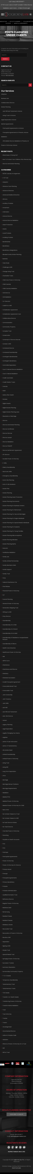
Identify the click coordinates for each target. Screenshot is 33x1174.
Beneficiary (6, 246)
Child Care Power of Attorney (11, 280)
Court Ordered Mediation (10, 374)
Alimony (5, 199)
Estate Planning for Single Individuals (13, 518)
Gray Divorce (7, 616)
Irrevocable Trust (8, 690)
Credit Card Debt (8, 378)
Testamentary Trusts (9, 988)
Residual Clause (7, 916)
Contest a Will (7, 344)
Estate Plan (6, 488)
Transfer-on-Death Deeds (11, 997)
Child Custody (7, 284)
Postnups (5, 852)
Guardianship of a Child (9, 625)
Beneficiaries (6, 242)
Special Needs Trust (8, 954)
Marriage (5, 780)
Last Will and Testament (10, 712)
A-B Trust (5, 178)
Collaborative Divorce (7, 103)
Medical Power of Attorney (11, 801)
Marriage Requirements (10, 788)
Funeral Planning (8, 599)
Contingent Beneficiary (9, 361)
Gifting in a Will (7, 612)
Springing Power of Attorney (11, 959)
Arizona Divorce (7, 216)
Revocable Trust (7, 929)
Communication (7, 322)
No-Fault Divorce (8, 827)
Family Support (7, 569)
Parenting (5, 835)
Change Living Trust (8, 271)
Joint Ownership (7, 695)
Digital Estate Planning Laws (11, 412)
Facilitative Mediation (9, 552)
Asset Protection (8, 225)
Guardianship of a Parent (10, 629)
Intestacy (5, 673)
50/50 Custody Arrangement (11, 173)
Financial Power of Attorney (11, 591)
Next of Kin (6, 810)
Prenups (5, 873)
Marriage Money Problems (10, 784)
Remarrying (6, 912)
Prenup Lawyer (7, 869)
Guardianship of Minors (9, 644)
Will (4, 1048)
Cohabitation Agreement (10, 310)
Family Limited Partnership (10, 561)
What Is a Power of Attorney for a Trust (14, 1044)
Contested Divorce (8, 348)
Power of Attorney (8, 861)
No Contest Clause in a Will (10, 818)
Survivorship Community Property (13, 971)
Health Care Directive (9, 648)
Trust (4, 1010)
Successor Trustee (8, 963)
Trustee (5, 1018)
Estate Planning (6, 107)
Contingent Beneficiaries (10, 357)
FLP (4, 595)
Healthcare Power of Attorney (12, 652)
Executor (5, 548)
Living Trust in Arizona (9, 115)
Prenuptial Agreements (10, 878)
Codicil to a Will (7, 305)
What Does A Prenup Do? (10, 155)
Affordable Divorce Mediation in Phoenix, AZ (16, 141)
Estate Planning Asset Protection (12, 497)
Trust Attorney (7, 1014)
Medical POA (6, 797)
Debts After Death (8, 395)
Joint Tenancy (7, 699)
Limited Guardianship (9, 754)
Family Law (6, 557)
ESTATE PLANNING (15, 21)
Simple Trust (6, 950)
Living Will (5, 767)
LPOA (4, 776)
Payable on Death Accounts (11, 839)
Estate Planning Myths (9, 544)
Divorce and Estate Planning (11, 164)
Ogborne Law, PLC (19, 1160)
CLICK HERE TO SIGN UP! (16, 1114)
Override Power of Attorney (11, 831)
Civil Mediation (7, 297)
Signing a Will (6, 946)
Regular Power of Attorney (11, 903)
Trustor (5, 1022)
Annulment (6, 208)
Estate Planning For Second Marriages (14, 514)
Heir (4, 656)
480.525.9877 (20, 1)
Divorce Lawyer (7, 437)
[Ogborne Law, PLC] (16, 14)
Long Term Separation (9, 771)
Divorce (5, 420)
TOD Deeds (6, 993)
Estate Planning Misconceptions (12, 535)
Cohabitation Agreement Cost (12, 314)
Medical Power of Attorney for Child (13, 805)
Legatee (5, 737)
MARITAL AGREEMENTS (20, 23)
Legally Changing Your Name (11, 733)
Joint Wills (6, 703)
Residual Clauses (7, 920)
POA (4, 844)
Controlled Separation (9, 365)
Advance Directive (8, 190)
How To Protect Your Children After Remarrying (17, 159)
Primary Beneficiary (8, 882)
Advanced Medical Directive (11, 195)
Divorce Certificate (8, 429)
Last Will (5, 707)
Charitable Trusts (8, 276)
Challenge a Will (7, 267)
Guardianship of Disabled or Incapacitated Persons (15, 638)
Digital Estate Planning (9, 408)
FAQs (4, 578)
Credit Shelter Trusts (9, 382)
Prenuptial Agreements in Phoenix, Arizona (15, 132)
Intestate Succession (9, 678)
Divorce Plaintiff (7, 446)
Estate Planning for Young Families (13, 531)
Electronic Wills (7, 471)
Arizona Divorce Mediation (10, 220)
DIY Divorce (6, 454)
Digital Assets (7, 403)
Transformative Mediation (10, 1005)
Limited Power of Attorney (10, 759)
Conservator (6, 335)
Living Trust (6, 763)
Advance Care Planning (10, 186)
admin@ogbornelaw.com (18, 1136)
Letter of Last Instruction (10, 741)
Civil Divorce (6, 293)
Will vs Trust (6, 1052)
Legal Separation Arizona (8, 120)
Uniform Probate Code (9, 1035)
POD (4, 848)
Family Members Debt (9, 565)
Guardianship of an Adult (10, 633)
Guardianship (7, 620)
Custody (5, 386)
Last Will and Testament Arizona (12, 111)
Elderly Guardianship (9, 467)
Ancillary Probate (8, 203)
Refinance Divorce (8, 899)
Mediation (4, 137)
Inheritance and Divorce (10, 669)
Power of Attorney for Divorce (12, 865)
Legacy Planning (7, 724)
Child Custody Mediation (10, 288)
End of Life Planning (8, 480)
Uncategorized (7, 1027)
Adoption (4, 94)
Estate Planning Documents (11, 501)
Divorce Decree (7, 433)
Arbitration (6, 212)
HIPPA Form (6, 661)
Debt (4, 391)
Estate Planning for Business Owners (13, 506)
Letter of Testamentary (10, 746)
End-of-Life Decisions (9, 484)
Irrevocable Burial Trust (10, 686)
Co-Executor (6, 301)
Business (5, 259)
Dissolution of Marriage (9, 416)
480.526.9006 (10, 75)
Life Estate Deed (7, 750)
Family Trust (6, 574)
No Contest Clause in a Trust (11, 814)
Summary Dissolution (9, 967)
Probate (5, 886)
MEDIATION (3, 21)
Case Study (6, 263)
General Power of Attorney (11, 603)
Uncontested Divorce (9, 1031)
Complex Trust (7, 331)
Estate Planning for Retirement (12, 510)
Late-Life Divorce (8, 716)
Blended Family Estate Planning (12, 254)
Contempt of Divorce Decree (11, 339)
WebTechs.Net (16, 1168)
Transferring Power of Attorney (12, 1001)
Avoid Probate (7, 233)
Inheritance (6, 665)
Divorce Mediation (8, 442)
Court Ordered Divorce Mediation (13, 369)
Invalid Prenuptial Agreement (11, 682)
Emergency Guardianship (10, 476)
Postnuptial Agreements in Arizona (13, 128)
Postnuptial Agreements (10, 856)
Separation (6, 942)
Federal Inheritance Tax (10, 582)
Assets (5, 229)
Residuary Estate (8, 925)
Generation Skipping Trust (10, 608)
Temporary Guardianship (10, 980)
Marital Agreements (7, 124)
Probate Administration (10, 890)
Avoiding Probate (8, 237)
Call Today (12, 1)
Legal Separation (8, 729)
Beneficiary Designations (10, 250)
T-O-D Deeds (7, 976)
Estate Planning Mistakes (10, 540)
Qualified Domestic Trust (10, 895)
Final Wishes (6, 586)
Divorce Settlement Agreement (12, 450)
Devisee (5, 399)
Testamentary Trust (9, 984)
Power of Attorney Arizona (9, 145)
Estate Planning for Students (11, 527)
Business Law (5, 98)
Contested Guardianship (10, 352)
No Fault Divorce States (10, 822)
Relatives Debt (7, 908)
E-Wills (5, 463)
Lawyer (5, 720)
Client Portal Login (24, 8)
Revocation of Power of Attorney (12, 933)
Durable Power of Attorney (11, 459)
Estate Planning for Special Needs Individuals (16, 523)
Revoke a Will (6, 937)
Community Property (9, 327)
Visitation (5, 1039)
